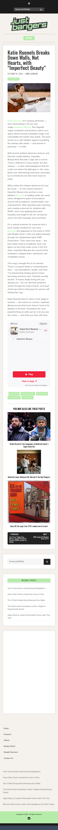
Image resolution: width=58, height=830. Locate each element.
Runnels (20, 195)
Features (13, 79)
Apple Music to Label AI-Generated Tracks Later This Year (26, 798)
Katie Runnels (15, 121)
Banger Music (9, 746)
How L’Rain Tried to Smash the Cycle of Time (26, 594)
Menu (29, 38)
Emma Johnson (32, 73)
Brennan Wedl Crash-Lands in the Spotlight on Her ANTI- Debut (28, 804)
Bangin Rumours (11, 752)
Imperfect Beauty (22, 127)
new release (14, 397)
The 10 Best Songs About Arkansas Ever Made (26, 600)
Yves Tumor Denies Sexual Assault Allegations (26, 588)
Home (6, 728)
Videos (7, 740)
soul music (27, 397)
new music (42, 393)
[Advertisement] (29, 674)
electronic (14, 393)
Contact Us (8, 758)
